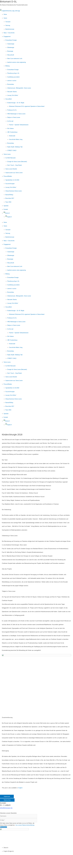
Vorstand (7, 21)
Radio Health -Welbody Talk (15, 147)
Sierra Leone (7, 154)
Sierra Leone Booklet (11, 169)
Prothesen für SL (12, 110)
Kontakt (6, 209)
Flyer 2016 (8, 202)
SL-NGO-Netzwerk (10, 158)
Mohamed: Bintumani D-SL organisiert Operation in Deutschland (26, 106)
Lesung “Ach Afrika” (12, 95)
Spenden (6, 205)
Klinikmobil (12, 136)
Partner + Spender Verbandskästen (18, 124)
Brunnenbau (10, 84)
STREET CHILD (11, 150)
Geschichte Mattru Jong (15, 139)
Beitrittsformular (9, 29)
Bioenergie (10, 51)
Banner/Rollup (9, 194)
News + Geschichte (9, 32)
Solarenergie (10, 44)
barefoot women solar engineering (16, 62)
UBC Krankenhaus (12, 132)
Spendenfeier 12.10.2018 (12, 180)
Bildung (7, 66)
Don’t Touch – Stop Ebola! (14, 165)
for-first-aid (10, 121)
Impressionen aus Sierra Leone (14, 172)
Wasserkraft (10, 55)
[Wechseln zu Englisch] (8, 217)
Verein (5, 18)
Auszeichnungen (10, 183)
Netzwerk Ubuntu (12, 91)
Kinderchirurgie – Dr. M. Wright (15, 102)
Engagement (7, 36)
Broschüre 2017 (9, 198)
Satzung (7, 25)
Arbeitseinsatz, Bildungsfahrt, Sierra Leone (19, 88)
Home (5, 14)
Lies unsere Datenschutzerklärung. (25, 825)
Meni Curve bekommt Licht (14, 58)
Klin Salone (10, 128)
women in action (11, 80)
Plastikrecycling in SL (13, 73)
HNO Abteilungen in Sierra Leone (16, 113)
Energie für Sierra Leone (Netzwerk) (17, 161)
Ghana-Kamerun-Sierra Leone (13, 191)
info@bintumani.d (6, 808)
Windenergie (10, 47)
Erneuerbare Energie (11, 40)
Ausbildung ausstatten (13, 77)
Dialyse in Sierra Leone (13, 117)
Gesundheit (8, 99)
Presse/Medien (8, 176)
